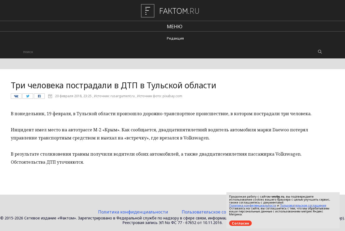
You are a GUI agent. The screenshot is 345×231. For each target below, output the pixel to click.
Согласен (240, 223)
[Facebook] (39, 97)
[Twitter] (27, 97)
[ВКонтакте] (16, 97)
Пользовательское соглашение (214, 212)
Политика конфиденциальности (133, 212)
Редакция (175, 38)
